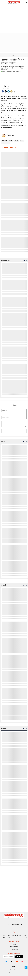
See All (25, 260)
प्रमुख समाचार (5, 260)
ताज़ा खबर (4, 936)
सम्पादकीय (4, 585)
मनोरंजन (14, 935)
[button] (2, 3)
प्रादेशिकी (4, 729)
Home (3, 55)
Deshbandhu (14, 949)
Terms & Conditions (14, 973)
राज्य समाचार (8, 936)
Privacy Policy (14, 970)
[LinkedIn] (8, 91)
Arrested (16, 140)
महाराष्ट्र (21, 140)
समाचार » (8, 55)
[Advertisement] (14, 18)
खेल (17, 935)
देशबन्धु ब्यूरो (6, 86)
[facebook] (3, 91)
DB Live (15, 944)
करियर (20, 935)
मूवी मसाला (25, 936)
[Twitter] (6, 91)
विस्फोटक (3, 143)
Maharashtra (4, 140)
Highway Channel (14, 946)
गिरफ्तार (8, 143)
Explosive (11, 140)
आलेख (3, 441)
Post (15, 431)
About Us (14, 966)
